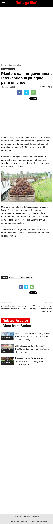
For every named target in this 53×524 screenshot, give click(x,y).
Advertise (27, 516)
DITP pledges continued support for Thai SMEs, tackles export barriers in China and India (32, 348)
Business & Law (8, 69)
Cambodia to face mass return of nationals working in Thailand (13, 307)
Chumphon (13, 277)
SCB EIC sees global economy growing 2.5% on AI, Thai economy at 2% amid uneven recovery (33, 336)
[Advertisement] (26, 34)
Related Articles (15, 321)
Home (3, 65)
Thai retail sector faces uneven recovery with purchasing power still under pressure (31, 361)
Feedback (35, 516)
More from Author (17, 326)
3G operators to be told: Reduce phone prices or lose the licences (40, 308)
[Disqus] (26, 410)
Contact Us (17, 516)
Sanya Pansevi (26, 277)
